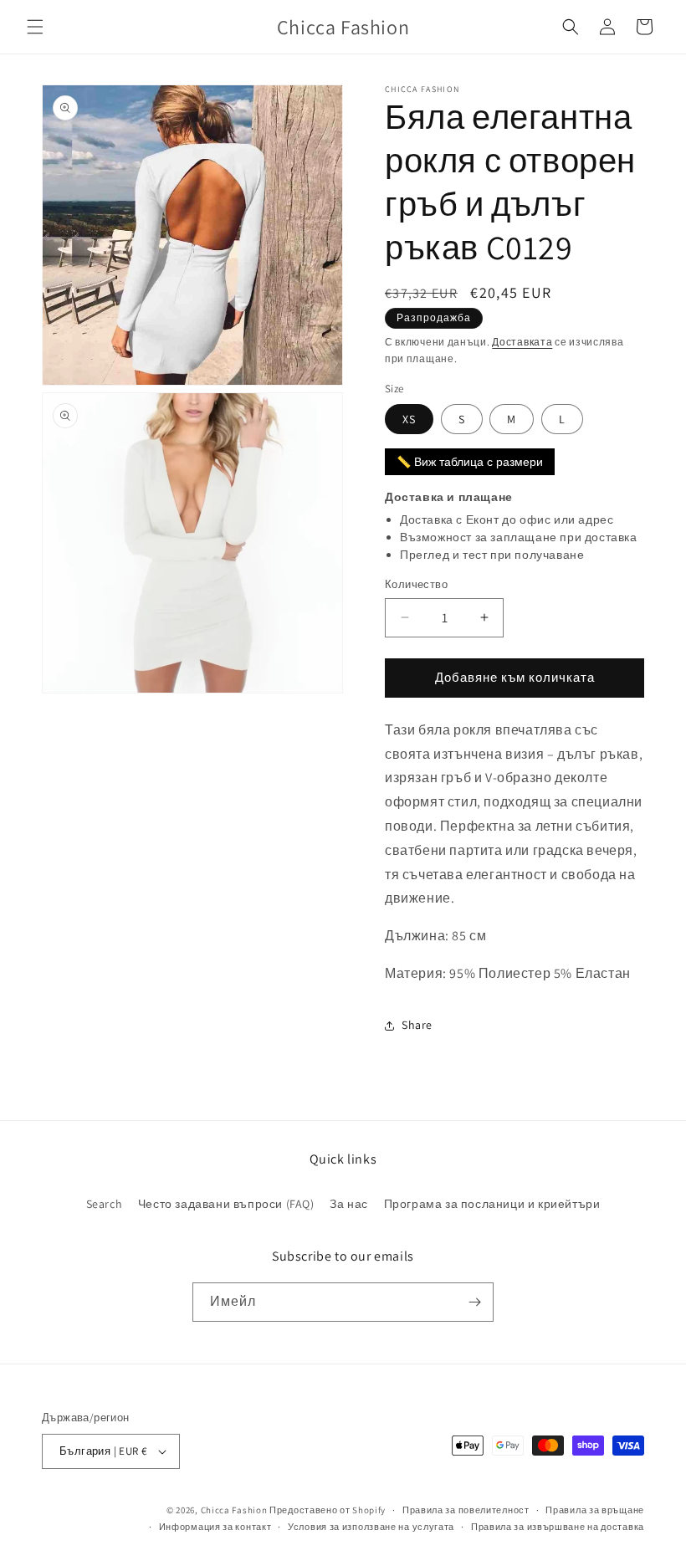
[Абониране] (474, 1302)
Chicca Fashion (234, 1510)
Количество (416, 584)
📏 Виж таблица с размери (470, 461)
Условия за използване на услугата (371, 1527)
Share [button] (417, 1024)
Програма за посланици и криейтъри (492, 1203)
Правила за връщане (594, 1510)
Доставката (522, 341)
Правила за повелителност (466, 1510)
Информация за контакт (215, 1527)
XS (409, 419)
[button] (35, 26)
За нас (349, 1203)
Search (104, 1203)
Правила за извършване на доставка (557, 1527)
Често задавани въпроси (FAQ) (226, 1203)
